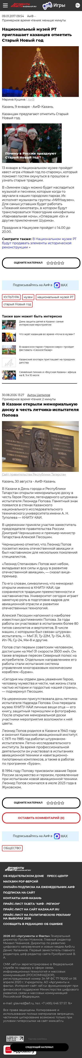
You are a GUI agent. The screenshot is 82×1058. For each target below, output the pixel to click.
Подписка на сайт (19, 892)
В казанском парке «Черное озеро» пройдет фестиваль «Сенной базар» (46, 348)
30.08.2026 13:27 (13, 395)
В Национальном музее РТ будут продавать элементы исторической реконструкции (39, 243)
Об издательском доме (23, 876)
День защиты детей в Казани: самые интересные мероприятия (41, 323)
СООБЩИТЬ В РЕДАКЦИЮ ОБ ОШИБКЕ (33, 924)
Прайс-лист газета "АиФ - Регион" (31, 904)
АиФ (31, 99)
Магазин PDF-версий (20, 881)
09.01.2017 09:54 (13, 16)
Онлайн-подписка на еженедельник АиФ (39, 887)
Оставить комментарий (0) (41, 818)
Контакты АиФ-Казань (22, 898)
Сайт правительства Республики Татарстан (34, 474)
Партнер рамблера (37, 1039)
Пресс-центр (57, 876)
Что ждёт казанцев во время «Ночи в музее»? (47, 334)
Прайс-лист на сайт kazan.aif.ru (31, 909)
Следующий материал (39, 1047)
